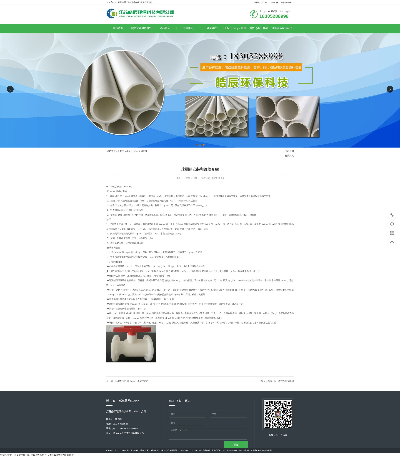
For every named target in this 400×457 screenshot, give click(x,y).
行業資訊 (289, 155)
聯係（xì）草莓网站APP (281, 2)
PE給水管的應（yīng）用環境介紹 (131, 381)
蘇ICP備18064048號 (263, 450)
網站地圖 (242, 450)
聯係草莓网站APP (282, 28)
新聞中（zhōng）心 (127, 151)
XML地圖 (250, 450)
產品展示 (165, 28)
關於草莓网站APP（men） (141, 30)
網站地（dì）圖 (260, 2)
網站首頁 (118, 28)
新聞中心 (188, 28)
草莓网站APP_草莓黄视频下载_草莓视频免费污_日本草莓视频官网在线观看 (37, 455)
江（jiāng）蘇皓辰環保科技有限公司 (204, 450)
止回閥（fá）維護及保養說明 (280, 381)
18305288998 (392, 215)
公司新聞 (143, 151)
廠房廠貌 (212, 28)
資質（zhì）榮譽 (259, 28)
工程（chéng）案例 (235, 28)
